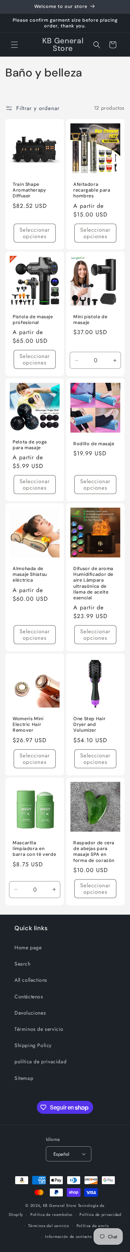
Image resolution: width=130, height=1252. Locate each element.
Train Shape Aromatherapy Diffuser (29, 190)
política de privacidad (40, 1061)
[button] (14, 45)
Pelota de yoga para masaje (30, 445)
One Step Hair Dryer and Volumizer (89, 724)
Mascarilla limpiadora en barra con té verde (34, 848)
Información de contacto (68, 1236)
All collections (30, 980)
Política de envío (93, 1226)
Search (22, 963)
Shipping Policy (33, 1045)
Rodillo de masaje (93, 444)
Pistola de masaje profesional (33, 319)
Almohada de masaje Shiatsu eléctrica (30, 574)
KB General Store (60, 1205)
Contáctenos (28, 996)
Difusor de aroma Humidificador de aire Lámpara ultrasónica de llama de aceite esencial (93, 583)
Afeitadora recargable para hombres (91, 190)
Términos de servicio (39, 1029)
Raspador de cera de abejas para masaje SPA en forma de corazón (93, 851)
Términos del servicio (48, 1226)
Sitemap (23, 1078)
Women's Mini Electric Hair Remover (28, 724)
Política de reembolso (51, 1214)
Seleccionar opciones (35, 233)
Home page (28, 947)
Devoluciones (30, 1012)
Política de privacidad (100, 1214)
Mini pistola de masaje (90, 319)
